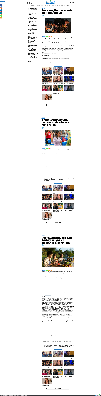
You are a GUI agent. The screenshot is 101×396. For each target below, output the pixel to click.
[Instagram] (50, 36)
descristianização (50, 271)
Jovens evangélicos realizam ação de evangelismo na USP (32, 9)
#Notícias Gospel (68, 58)
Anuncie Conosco (38, 5)
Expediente (56, 5)
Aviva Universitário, (49, 37)
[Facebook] (42, 36)
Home (64, 5)
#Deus (57, 58)
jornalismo (46, 245)
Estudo (28, 7)
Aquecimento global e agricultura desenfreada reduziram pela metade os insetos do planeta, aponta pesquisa (32, 50)
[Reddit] (1, 8)
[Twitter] (44, 36)
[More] (51, 36)
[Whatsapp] (47, 36)
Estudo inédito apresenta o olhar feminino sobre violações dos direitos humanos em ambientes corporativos (32, 29)
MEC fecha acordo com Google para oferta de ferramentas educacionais (33, 41)
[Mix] (1, 14)
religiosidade (48, 288)
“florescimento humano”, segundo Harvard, (53, 166)
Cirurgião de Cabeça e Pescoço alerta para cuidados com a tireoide (33, 57)
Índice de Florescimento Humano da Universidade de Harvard (55, 153)
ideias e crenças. (59, 312)
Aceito (96, 395)
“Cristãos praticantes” (45, 163)
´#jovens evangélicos (50, 58)
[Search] (70, 2)
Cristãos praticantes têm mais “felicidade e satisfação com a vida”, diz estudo (32, 13)
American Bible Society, (58, 149)
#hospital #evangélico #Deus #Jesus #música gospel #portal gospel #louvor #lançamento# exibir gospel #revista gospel (56, 341)
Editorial (48, 5)
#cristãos (54, 58)
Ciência (28, 52)
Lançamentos (68, 5)
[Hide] (0, 19)
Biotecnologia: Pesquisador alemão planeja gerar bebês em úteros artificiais (33, 21)
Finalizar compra (61, 5)
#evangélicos (61, 58)
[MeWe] (1, 13)
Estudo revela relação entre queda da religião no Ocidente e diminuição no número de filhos (32, 17)
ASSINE (42, 5)
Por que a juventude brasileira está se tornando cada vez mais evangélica (33, 60)
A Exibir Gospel (33, 5)
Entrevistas (52, 5)
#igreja (65, 58)
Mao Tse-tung (59, 315)
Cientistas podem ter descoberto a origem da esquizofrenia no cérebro (33, 54)
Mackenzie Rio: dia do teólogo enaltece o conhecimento (32, 33)
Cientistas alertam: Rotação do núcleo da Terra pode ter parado (32, 25)
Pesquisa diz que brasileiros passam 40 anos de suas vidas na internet (32, 45)
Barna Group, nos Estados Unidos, (51, 48)
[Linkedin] (45, 36)
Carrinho (45, 5)
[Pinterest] (1, 11)
